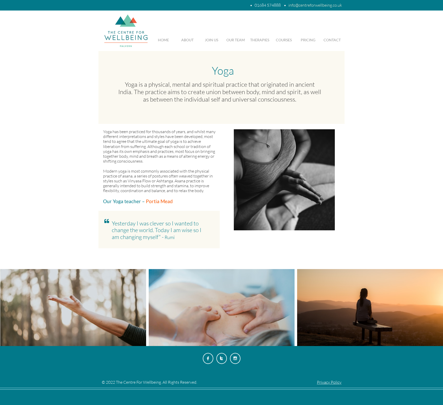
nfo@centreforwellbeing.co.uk (315, 5)
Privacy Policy (329, 382)
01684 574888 (268, 5)
